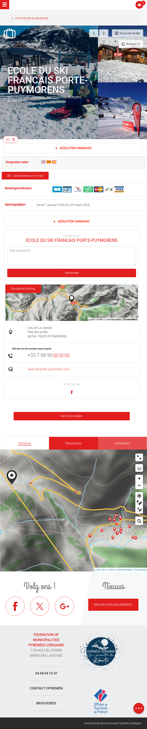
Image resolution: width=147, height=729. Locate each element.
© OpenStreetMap (123, 569)
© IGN (110, 569)
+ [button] (139, 478)
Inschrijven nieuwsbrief (113, 605)
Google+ (64, 606)
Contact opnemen (46, 688)
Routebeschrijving (23, 288)
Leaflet (97, 569)
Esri (104, 569)
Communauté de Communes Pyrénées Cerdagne (112, 723)
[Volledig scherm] (139, 457)
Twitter (39, 606)
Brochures (46, 703)
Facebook (15, 606)
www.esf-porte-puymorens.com (49, 369)
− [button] (139, 485)
